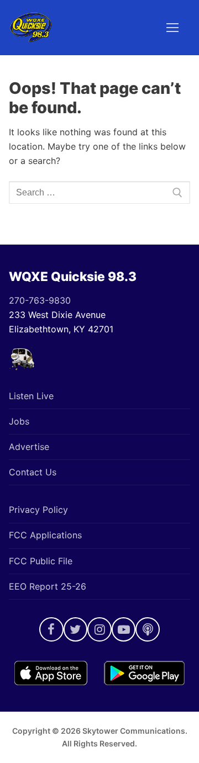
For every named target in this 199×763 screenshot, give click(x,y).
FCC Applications (45, 535)
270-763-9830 (40, 300)
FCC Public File (40, 560)
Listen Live (31, 395)
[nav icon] (172, 27)
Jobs (19, 421)
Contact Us (32, 472)
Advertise (29, 446)
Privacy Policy (38, 509)
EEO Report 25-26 (47, 586)
